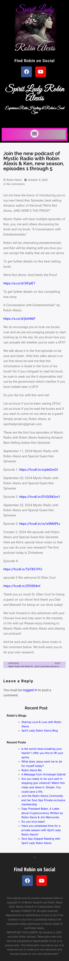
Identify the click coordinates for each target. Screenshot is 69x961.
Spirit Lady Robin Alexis (34, 94)
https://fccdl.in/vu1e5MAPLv (39, 524)
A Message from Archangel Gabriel (43, 774)
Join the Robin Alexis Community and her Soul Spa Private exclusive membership (43, 800)
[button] (34, 134)
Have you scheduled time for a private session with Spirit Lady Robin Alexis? (41, 830)
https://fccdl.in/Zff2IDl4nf (21, 586)
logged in (30, 690)
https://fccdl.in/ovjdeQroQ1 (38, 470)
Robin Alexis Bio (31, 770)
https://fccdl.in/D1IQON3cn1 (39, 497)
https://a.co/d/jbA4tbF (19, 319)
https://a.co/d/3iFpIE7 (19, 283)
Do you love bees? (33, 821)
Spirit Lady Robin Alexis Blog (39, 730)
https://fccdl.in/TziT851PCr (22, 569)
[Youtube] (40, 71)
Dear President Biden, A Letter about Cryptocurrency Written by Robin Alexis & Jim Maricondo (42, 813)
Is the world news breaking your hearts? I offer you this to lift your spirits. (42, 753)
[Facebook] (26, 71)
